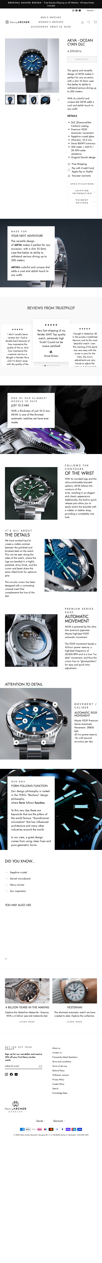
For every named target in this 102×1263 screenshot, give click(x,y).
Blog (67, 26)
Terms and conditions (61, 1061)
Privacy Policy (58, 1079)
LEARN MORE (27, 1022)
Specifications (82, 183)
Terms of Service (59, 1066)
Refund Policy (58, 1070)
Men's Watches (51, 17)
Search (55, 1088)
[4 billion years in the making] (27, 990)
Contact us (57, 1052)
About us (56, 26)
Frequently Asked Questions (64, 1057)
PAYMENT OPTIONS (82, 201)
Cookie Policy (58, 1084)
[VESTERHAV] (74, 990)
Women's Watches (51, 22)
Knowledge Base (59, 1092)
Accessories (39, 26)
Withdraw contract (60, 1075)
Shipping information (82, 192)
